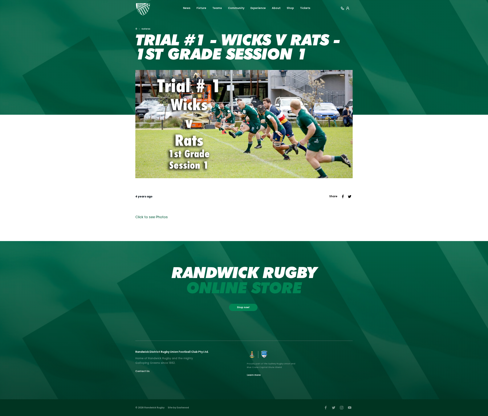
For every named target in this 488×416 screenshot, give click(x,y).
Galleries (145, 28)
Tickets (305, 8)
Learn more (254, 375)
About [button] (276, 8)
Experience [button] (258, 8)
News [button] (186, 8)
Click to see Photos (151, 217)
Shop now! (243, 307)
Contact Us (142, 371)
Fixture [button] (201, 8)
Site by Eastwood (178, 407)
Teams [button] (217, 8)
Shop (290, 8)
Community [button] (236, 8)
